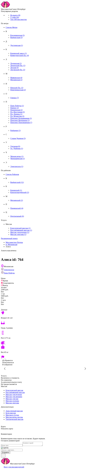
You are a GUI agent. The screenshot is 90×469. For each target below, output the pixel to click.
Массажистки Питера (14, 242)
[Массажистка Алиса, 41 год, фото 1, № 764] (45, 369)
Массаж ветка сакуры (14, 417)
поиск (9, 238)
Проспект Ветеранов (20, 120)
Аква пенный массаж (14, 411)
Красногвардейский (19, 192)
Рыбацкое (15, 130)
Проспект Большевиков (21, 118)
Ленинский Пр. (17, 65)
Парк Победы (17, 106)
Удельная (15, 146)
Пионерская (16, 110)
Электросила (16, 166)
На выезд (15, 15)
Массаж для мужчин (19, 232)
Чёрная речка (16, 156)
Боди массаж (11, 413)
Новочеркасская (18, 90)
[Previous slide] (5, 368)
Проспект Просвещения (21, 123)
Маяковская (16, 78)
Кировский (16, 190)
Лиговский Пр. (17, 70)
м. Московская (11, 244)
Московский (16, 200)
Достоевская (16, 45)
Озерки (14, 98)
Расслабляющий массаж (21, 230)
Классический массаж (20, 228)
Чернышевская (17, 158)
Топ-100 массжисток (18, 19)
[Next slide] (85, 368)
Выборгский (17, 182)
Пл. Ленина (16, 114)
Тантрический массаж (14, 419)
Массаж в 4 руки (12, 415)
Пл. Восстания (17, 112)
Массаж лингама (18, 234)
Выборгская (16, 37)
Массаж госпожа (12, 401)
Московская (16, 80)
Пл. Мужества (17, 116)
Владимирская (17, 35)
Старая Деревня (18, 138)
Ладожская (16, 63)
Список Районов (12, 174)
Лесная (14, 68)
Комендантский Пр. (19, 55)
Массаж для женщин (14, 397)
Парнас (14, 108)
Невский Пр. (16, 88)
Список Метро (11, 27)
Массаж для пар (12, 399)
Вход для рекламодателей (14, 467)
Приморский (16, 208)
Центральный (17, 216)
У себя (14, 17)
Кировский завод (18, 53)
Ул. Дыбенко (16, 148)
